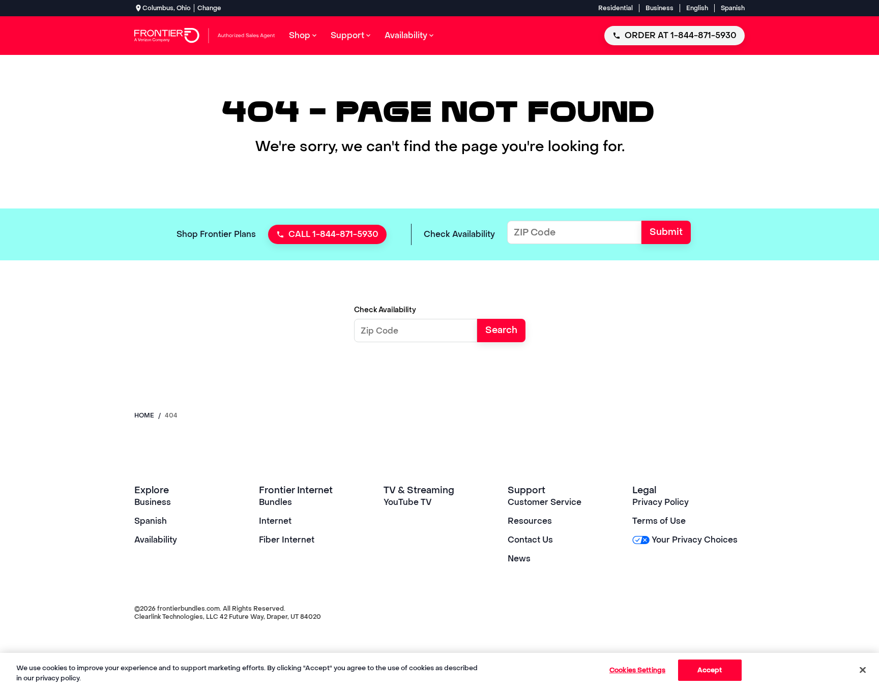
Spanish (733, 8)
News (519, 558)
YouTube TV (408, 502)
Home (144, 415)
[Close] (863, 669)
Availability (155, 539)
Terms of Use (659, 521)
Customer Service (544, 502)
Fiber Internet (286, 539)
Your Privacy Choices (695, 539)
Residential (615, 8)
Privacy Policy (660, 502)
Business (659, 8)
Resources (530, 521)
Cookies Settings (637, 670)
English (697, 8)
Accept (709, 670)
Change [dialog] (209, 8)
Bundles (275, 502)
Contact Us (530, 539)
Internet (275, 521)
